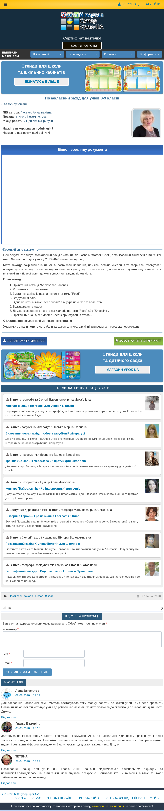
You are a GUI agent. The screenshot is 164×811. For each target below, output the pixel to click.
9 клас (49, 595)
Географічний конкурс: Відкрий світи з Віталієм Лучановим (49, 571)
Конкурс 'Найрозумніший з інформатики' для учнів (42, 488)
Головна (19, 798)
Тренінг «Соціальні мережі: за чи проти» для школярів (45, 461)
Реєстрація (132, 4)
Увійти (154, 4)
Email (7, 663)
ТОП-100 (36, 798)
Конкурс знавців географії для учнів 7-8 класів (39, 405)
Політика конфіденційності (125, 798)
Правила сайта (88, 798)
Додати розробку (84, 45)
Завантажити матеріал (25, 340)
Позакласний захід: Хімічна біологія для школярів (42, 543)
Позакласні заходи (21, 595)
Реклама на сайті (59, 798)
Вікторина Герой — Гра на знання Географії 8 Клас (42, 516)
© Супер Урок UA (20, 794)
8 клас (39, 595)
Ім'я (6, 653)
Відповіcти (8, 717)
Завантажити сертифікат (139, 340)
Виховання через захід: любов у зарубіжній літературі (45, 433)
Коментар (11, 629)
